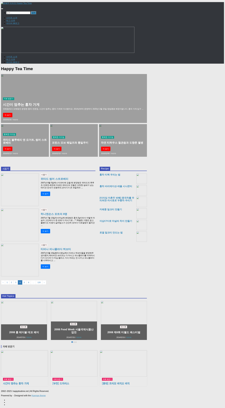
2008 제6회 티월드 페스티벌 (123, 332)
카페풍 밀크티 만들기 (111, 209)
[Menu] (2, 8)
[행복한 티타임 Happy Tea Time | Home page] (16, 3)
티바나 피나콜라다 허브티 (56, 249)
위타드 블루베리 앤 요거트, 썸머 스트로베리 (25, 141)
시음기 (44, 175)
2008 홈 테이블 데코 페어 (24, 332)
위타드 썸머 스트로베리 (54, 178)
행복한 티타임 (9, 134)
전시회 (23, 327)
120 (39, 282)
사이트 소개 (11, 18)
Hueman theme (39, 395)
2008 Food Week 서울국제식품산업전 (74, 331)
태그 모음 (10, 20)
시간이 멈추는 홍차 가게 (21, 104)
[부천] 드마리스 (60, 383)
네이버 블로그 (12, 23)
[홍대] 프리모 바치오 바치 (116, 383)
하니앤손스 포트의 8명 (54, 214)
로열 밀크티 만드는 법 (111, 232)
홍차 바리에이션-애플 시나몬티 (116, 186)
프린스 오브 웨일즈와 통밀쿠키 (70, 142)
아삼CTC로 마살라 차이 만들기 (116, 221)
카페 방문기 (8, 99)
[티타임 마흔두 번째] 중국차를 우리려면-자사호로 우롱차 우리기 (117, 199)
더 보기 (8, 115)
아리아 (15, 120)
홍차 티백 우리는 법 (110, 174)
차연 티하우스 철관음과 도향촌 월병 (122, 142)
